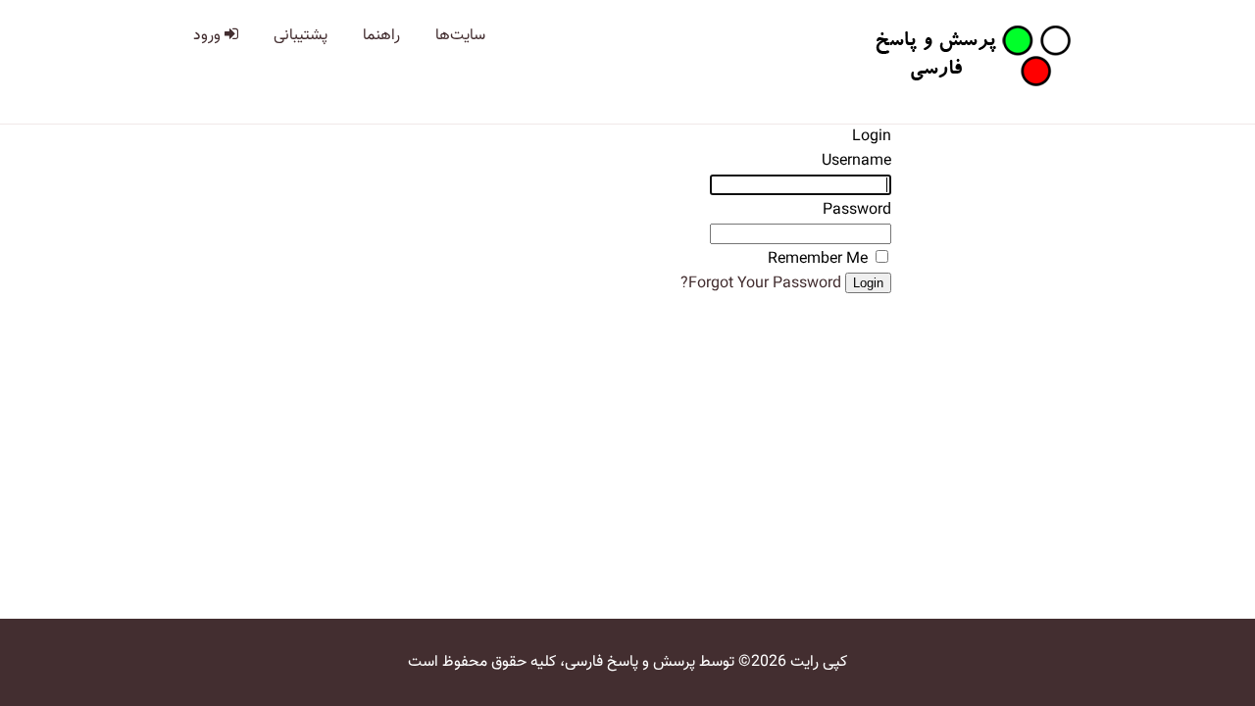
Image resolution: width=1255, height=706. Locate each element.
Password (857, 210)
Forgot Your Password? (760, 284)
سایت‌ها (460, 36)
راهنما (381, 36)
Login (868, 283)
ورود (209, 36)
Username (856, 161)
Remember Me (818, 259)
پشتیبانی (300, 36)
